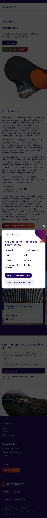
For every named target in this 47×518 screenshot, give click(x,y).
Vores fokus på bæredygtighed (18, 226)
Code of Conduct (8, 507)
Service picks (12, 315)
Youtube (17, 492)
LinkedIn (6, 492)
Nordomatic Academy (11, 452)
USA (7, 255)
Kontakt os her (11, 371)
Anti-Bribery (6, 510)
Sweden (27, 265)
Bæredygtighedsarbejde (15, 49)
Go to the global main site (19, 282)
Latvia (8, 260)
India (26, 255)
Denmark (9, 250)
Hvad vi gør (9, 43)
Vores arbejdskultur (10, 448)
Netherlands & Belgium (11, 266)
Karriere (5, 455)
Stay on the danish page (18, 275)
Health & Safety (8, 514)
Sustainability (24, 507)
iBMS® (4, 432)
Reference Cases (9, 435)
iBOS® (4, 428)
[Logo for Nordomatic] (9, 6)
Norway (27, 260)
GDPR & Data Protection (31, 512)
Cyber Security (20, 510)
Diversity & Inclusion (9, 512)
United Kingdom (31, 250)
